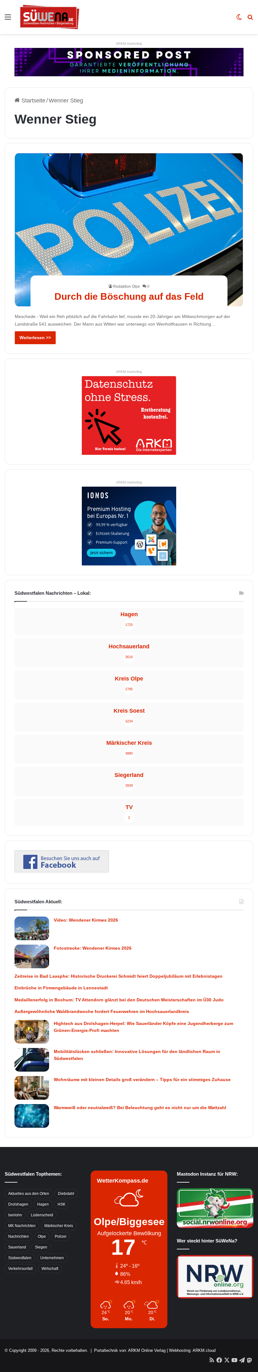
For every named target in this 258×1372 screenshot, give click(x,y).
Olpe (42, 1236)
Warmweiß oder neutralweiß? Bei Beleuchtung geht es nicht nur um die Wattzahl (140, 1107)
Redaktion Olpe (126, 286)
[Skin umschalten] (239, 19)
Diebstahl (66, 1193)
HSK (61, 1204)
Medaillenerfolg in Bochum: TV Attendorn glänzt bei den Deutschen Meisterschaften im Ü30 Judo (119, 999)
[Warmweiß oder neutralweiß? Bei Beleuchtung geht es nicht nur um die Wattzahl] (31, 1116)
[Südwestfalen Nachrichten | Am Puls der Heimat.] (50, 17)
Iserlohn (15, 1215)
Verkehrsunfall (20, 1268)
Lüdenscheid (42, 1215)
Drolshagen (18, 1204)
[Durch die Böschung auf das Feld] (129, 230)
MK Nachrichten (22, 1226)
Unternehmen (52, 1258)
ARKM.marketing (129, 43)
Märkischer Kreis (58, 1226)
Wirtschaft (50, 1268)
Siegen (41, 1247)
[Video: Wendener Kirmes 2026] (31, 928)
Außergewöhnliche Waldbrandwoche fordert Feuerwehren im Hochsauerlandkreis (101, 1011)
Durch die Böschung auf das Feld (129, 296)
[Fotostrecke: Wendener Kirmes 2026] (31, 956)
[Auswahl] (8, 19)
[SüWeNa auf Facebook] (61, 870)
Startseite (32, 100)
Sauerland (17, 1247)
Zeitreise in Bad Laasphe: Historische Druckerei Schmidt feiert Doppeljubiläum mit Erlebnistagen (118, 976)
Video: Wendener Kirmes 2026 (86, 920)
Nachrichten (18, 1236)
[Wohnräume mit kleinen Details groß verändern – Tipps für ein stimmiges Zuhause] (31, 1088)
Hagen (43, 1204)
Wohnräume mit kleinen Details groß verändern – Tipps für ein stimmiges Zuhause (142, 1079)
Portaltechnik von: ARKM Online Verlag (129, 1350)
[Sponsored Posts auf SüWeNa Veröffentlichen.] (129, 62)
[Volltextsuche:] (250, 19)
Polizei (60, 1236)
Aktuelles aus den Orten (28, 1193)
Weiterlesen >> (35, 337)
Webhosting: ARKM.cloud (192, 1350)
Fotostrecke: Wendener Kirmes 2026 (93, 948)
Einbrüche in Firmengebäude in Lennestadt (61, 987)
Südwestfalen (19, 1258)
